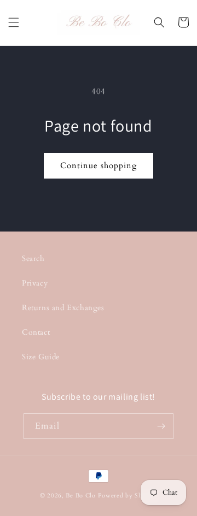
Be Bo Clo (80, 495)
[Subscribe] (161, 426)
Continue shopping (98, 165)
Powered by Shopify (128, 495)
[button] (14, 22)
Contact (36, 332)
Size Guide (41, 357)
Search (33, 258)
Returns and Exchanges (63, 308)
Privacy (35, 283)
